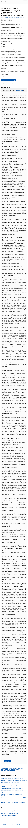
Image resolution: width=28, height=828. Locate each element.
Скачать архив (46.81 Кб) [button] (8, 80)
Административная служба (8, 811)
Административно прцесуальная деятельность (13, 802)
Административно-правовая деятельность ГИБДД (12, 785)
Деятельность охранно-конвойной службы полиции (12, 795)
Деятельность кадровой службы (9, 813)
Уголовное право (10, 6)
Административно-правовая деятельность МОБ (13, 797)
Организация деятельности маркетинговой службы (12, 791)
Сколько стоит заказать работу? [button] (10, 83)
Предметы (3, 6)
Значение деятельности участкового (10, 782)
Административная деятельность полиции (12, 800)
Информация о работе (12, 769)
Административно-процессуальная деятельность (14, 780)
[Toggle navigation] (25, 2)
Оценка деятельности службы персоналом (12, 788)
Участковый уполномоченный (8, 815)
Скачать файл (19, 90)
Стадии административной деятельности (12, 778)
